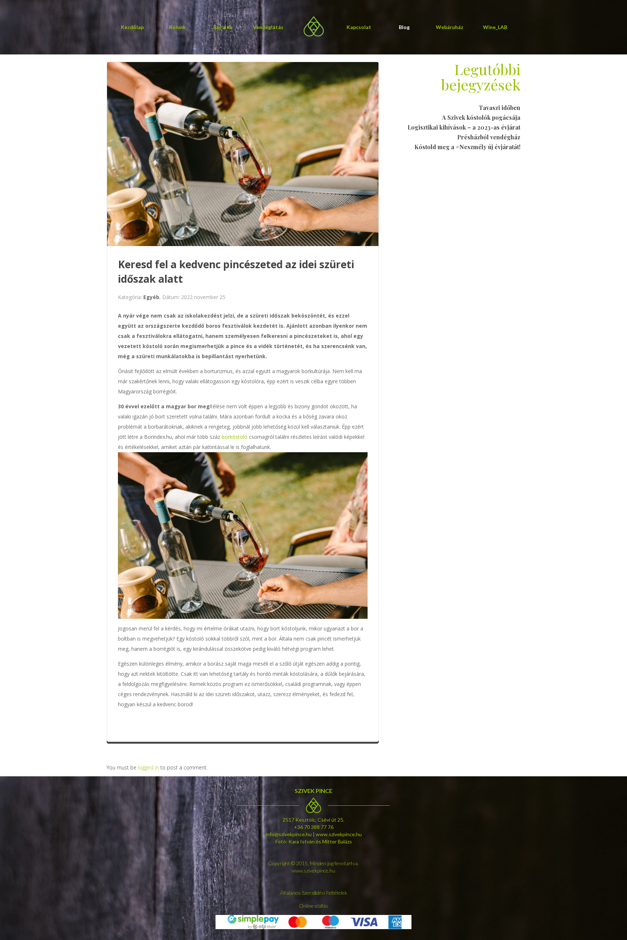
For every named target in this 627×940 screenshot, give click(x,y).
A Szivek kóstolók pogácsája (481, 117)
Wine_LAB (495, 27)
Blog (404, 27)
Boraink (222, 27)
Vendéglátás (268, 27)
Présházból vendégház (488, 137)
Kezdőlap (132, 27)
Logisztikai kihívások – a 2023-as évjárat (463, 127)
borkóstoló (234, 436)
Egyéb (151, 297)
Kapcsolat (359, 27)
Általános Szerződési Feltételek (313, 893)
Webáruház (449, 27)
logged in (148, 767)
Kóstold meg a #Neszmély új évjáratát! (467, 147)
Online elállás (313, 906)
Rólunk (177, 27)
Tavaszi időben (499, 107)
